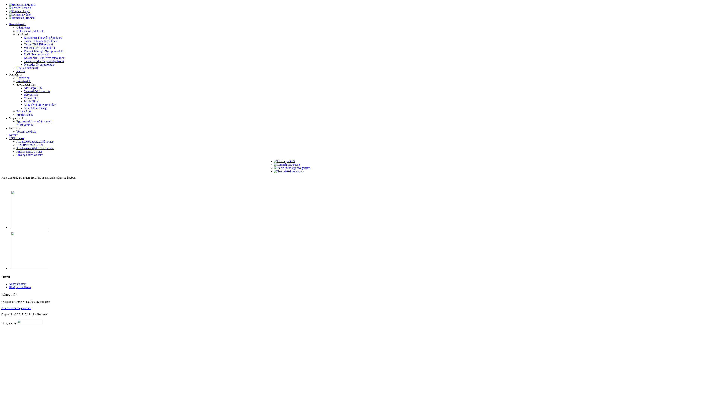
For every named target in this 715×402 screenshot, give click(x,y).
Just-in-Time (31, 101)
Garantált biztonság (35, 108)
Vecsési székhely (26, 131)
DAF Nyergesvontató (36, 54)
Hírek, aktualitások (27, 67)
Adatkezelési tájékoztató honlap (35, 141)
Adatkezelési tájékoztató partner (35, 148)
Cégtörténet (23, 27)
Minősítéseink (24, 114)
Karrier (13, 134)
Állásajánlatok (17, 283)
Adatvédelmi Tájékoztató (16, 308)
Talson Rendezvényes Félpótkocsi (44, 61)
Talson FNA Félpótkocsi (38, 44)
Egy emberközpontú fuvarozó (33, 121)
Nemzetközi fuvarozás (37, 91)
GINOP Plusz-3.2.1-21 (29, 144)
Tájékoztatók (16, 138)
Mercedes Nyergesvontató (39, 64)
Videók (20, 71)
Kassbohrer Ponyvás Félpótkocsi (43, 37)
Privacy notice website (29, 155)
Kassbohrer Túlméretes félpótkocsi (44, 57)
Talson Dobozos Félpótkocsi (40, 41)
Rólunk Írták (23, 111)
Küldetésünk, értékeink (30, 31)
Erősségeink (23, 81)
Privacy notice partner (29, 151)
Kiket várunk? (24, 124)
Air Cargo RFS (33, 88)
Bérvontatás (31, 94)
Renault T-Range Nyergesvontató (43, 51)
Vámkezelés (31, 98)
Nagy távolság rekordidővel (40, 104)
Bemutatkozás (17, 24)
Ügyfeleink (23, 77)
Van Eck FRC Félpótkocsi (39, 47)
